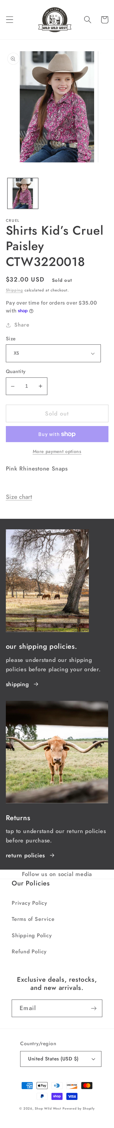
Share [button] (21, 325)
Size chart (19, 496)
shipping (17, 684)
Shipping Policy (32, 935)
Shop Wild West (48, 1108)
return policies (25, 855)
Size (11, 338)
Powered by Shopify (79, 1108)
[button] (9, 19)
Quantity (16, 371)
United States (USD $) (53, 1058)
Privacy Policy (29, 903)
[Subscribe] (93, 1008)
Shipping (14, 290)
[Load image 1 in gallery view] (23, 193)
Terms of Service (33, 919)
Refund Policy (29, 951)
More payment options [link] (57, 451)
